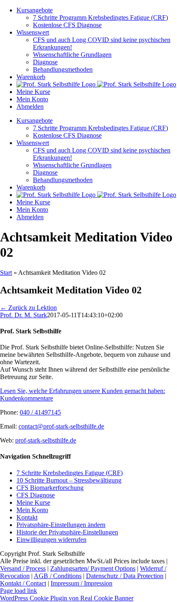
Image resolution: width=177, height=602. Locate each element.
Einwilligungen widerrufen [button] (51, 539)
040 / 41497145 (40, 412)
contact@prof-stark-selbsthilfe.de (61, 426)
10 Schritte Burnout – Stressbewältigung (68, 480)
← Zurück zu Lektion (28, 307)
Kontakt (26, 517)
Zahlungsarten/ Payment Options (92, 568)
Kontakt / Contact (23, 583)
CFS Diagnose (35, 495)
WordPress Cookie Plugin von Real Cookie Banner (66, 598)
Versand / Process (23, 568)
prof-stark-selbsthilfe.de (45, 440)
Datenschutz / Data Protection (124, 575)
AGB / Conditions (58, 575)
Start (6, 272)
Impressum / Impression (81, 583)
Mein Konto (32, 509)
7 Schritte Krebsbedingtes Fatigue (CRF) (69, 472)
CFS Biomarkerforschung (50, 487)
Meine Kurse (33, 502)
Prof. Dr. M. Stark (23, 315)
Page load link (18, 590)
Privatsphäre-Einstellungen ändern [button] (60, 524)
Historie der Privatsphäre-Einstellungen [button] (67, 532)
